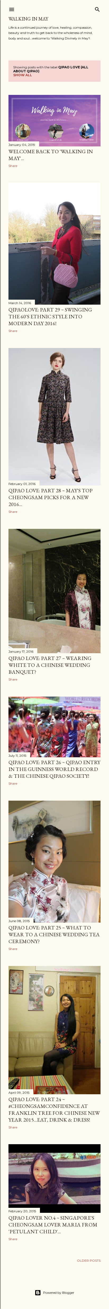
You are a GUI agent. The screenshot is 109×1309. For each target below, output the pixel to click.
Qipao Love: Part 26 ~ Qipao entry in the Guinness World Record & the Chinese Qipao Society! (54, 769)
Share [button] (12, 166)
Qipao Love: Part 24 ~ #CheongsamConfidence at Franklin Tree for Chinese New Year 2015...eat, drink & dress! (54, 1109)
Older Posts (89, 1260)
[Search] (97, 8)
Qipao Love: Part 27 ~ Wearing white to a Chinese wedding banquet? (50, 665)
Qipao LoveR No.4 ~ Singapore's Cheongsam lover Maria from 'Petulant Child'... (52, 1224)
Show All (22, 75)
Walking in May (28, 19)
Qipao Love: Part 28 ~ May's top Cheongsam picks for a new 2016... (50, 497)
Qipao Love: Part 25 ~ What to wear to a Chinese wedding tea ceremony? (54, 934)
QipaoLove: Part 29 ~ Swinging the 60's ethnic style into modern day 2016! (50, 316)
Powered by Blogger (58, 1293)
